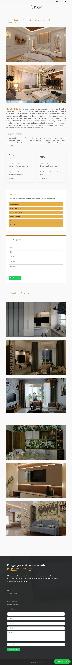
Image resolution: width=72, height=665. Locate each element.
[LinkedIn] (62, 2)
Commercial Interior (16, 208)
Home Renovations (15, 221)
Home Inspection (15, 216)
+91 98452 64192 (12, 593)
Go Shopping (13, 178)
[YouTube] (65, 2)
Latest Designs (14, 225)
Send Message (15, 278)
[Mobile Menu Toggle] (7, 7)
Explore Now (44, 178)
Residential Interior (15, 204)
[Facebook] (54, 2)
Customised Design (16, 212)
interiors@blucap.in (12, 604)
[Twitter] (57, 2)
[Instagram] (60, 2)
